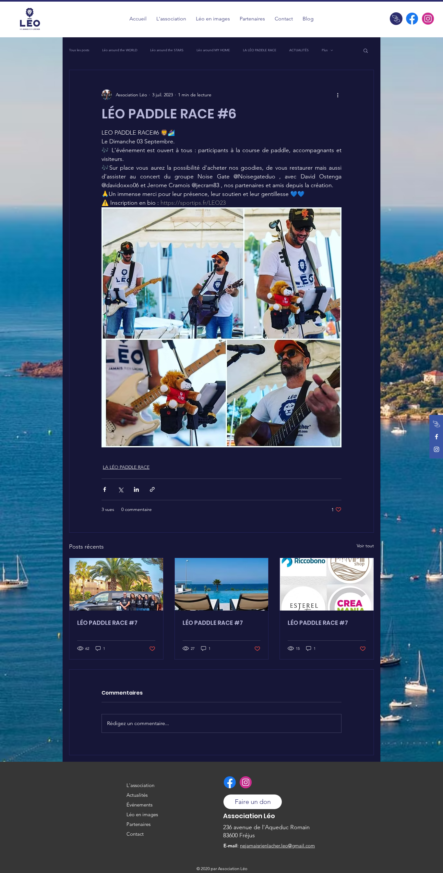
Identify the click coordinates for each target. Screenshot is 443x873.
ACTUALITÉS (299, 50)
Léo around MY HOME (213, 50)
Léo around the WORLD (119, 50)
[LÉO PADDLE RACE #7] (116, 584)
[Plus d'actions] (337, 95)
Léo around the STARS (167, 50)
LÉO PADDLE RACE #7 (107, 623)
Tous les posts (79, 50)
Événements (139, 805)
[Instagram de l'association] (428, 18)
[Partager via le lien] (152, 489)
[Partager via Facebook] (105, 489)
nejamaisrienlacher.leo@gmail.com (277, 846)
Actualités (137, 795)
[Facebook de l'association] (412, 18)
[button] (213, 18)
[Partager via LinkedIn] (136, 489)
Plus (325, 50)
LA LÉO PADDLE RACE (259, 50)
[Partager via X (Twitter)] (120, 489)
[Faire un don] (396, 18)
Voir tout (365, 546)
